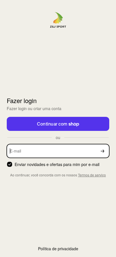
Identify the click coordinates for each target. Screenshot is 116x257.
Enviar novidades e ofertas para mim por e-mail (57, 164)
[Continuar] (102, 151)
